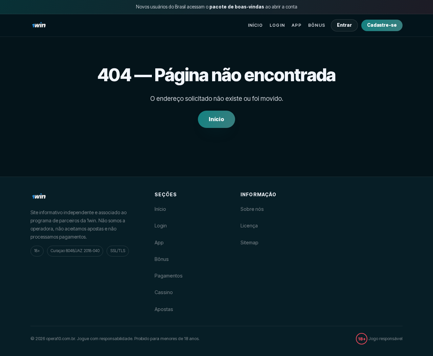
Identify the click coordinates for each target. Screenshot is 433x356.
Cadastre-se (382, 25)
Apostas (164, 309)
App (296, 25)
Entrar (344, 25)
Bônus (316, 25)
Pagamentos (169, 276)
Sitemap (249, 242)
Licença (249, 225)
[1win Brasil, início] (38, 25)
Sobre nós (252, 209)
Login (277, 25)
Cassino (164, 292)
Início (255, 25)
